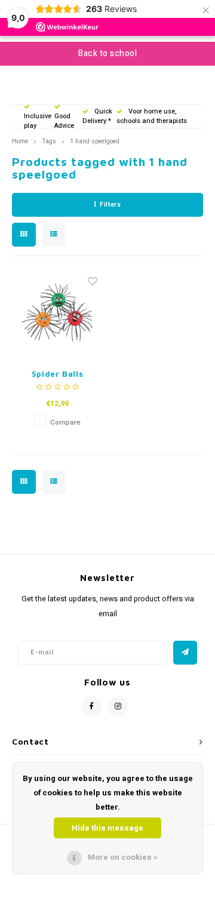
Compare (65, 422)
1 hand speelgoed (94, 141)
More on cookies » (123, 857)
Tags (49, 141)
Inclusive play (37, 121)
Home (20, 141)
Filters (110, 204)
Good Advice (64, 121)
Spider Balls (58, 374)
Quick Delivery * (97, 116)
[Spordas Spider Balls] (57, 313)
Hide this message (107, 828)
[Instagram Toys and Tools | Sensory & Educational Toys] (118, 706)
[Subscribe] (185, 653)
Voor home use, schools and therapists (151, 116)
